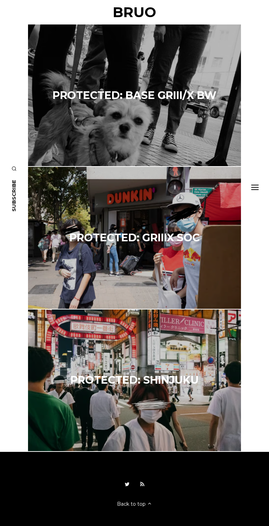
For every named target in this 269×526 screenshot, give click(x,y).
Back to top (132, 504)
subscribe (14, 196)
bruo (134, 12)
